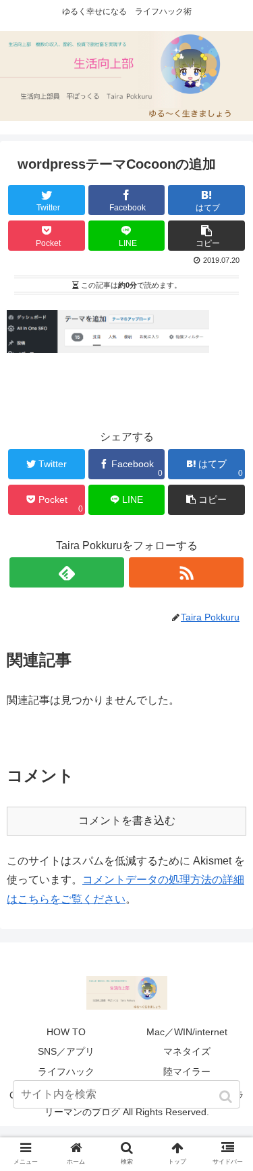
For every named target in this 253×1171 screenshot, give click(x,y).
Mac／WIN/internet (186, 1031)
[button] (227, 1096)
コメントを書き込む (126, 820)
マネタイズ (186, 1051)
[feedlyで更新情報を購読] (66, 572)
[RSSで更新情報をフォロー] (186, 572)
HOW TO (66, 1031)
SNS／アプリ (66, 1051)
